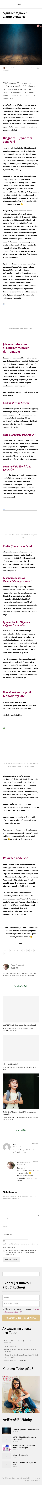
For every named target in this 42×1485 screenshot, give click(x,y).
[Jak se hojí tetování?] (21, 1048)
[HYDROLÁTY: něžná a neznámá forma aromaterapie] (6, 1448)
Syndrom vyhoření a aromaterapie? (26, 1430)
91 (34, 950)
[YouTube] (17, 968)
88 (24, 950)
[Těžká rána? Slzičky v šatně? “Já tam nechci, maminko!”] (21, 1091)
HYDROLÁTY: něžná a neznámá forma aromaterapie (24, 1447)
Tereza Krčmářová (11, 68)
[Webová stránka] (12, 968)
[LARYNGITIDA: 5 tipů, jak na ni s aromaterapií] (21, 1009)
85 (14, 950)
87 (21, 950)
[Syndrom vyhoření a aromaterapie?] (6, 1431)
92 (4, 953)
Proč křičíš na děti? (10, 1346)
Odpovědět (35, 1143)
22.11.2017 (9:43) (21, 1165)
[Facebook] (14, 968)
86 (17, 950)
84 (11, 950)
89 (28, 950)
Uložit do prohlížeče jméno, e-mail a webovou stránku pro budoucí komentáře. (20, 1245)
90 (31, 950)
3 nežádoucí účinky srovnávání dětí (15, 1360)
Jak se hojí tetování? (10, 1064)
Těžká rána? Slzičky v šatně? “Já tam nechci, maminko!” (19, 1113)
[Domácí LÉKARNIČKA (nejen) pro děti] (6, 1464)
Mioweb (37, 1481)
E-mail (5, 1226)
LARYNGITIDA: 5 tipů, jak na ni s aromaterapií (19, 1025)
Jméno (5, 1219)
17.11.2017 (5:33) (17, 1146)
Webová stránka (7, 1234)
